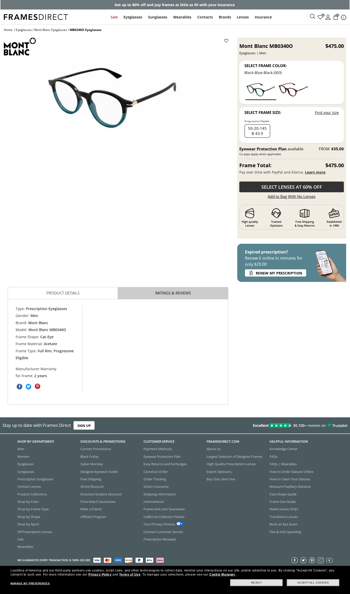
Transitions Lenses (284, 516)
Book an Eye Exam (283, 524)
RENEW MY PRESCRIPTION (279, 273)
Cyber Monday (91, 464)
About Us (214, 449)
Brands (225, 17)
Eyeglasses (132, 17)
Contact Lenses (29, 486)
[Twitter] (303, 560)
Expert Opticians (219, 471)
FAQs (273, 456)
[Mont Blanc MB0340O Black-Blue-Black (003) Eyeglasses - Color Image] (260, 90)
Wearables (182, 17)
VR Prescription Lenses (34, 531)
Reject (256, 582)
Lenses (243, 17)
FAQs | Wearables (283, 464)
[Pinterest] (312, 560)
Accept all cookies (313, 582)
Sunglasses (157, 17)
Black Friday (89, 456)
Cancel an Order (155, 471)
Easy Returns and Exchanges (165, 464)
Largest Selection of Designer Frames (234, 456)
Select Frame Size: (262, 112)
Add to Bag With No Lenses (291, 196)
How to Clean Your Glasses (290, 479)
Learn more (315, 172)
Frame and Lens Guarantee (164, 509)
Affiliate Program (93, 516)
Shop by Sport (28, 524)
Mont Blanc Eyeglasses (50, 30)
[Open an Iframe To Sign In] (328, 16)
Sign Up (84, 425)
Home (8, 30)
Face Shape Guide (283, 494)
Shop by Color (28, 501)
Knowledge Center (283, 449)
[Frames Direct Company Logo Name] (36, 16)
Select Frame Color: (265, 65)
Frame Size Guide (283, 501)
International (153, 501)
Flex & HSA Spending (285, 531)
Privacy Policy (99, 574)
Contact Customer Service (163, 531)
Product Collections (32, 494)
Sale (114, 17)
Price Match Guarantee (97, 501)
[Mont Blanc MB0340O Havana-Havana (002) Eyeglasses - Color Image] (293, 90)
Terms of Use (129, 574)
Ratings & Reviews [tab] (173, 292)
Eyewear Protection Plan (263, 148)
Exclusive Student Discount (101, 494)
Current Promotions (95, 449)
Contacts (205, 17)
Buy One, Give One (221, 479)
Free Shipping (90, 479)
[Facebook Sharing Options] (19, 386)
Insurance (263, 17)
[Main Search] (312, 16)
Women (23, 456)
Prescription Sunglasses (35, 479)
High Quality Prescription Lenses (231, 464)
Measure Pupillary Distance (290, 486)
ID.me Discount (92, 486)
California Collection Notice (163, 516)
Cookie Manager (222, 574)
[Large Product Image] (113, 97)
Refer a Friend (90, 509)
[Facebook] (295, 560)
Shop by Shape (28, 516)
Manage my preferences (30, 583)
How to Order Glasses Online (291, 471)
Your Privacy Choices (159, 524)
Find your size (327, 112)
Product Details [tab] (62, 292)
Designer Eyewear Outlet (99, 471)
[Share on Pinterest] (37, 386)
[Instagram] (321, 560)
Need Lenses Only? (284, 509)
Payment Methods (157, 449)
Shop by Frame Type (33, 509)
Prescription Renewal (159, 539)
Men (20, 449)
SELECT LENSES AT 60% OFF (291, 187)
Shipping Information (159, 494)
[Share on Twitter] (28, 386)
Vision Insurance (156, 486)
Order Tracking (154, 479)
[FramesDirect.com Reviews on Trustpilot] (275, 425)
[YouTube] (329, 560)
